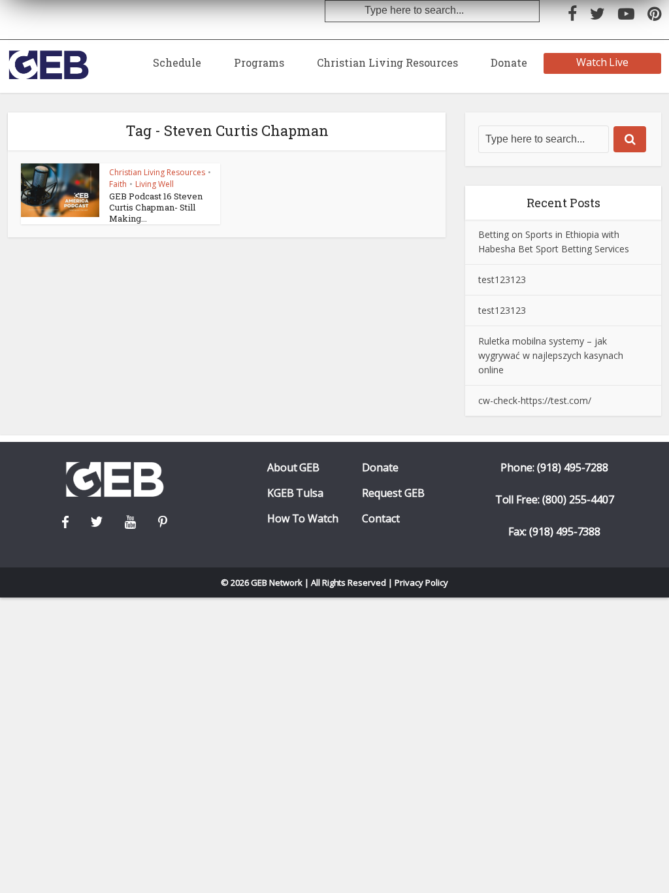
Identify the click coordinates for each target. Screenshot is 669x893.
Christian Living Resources (387, 62)
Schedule (177, 62)
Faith (118, 184)
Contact (381, 519)
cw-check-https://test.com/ (534, 400)
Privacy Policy (421, 582)
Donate (509, 62)
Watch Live (602, 62)
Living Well (154, 184)
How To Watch (303, 519)
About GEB (293, 468)
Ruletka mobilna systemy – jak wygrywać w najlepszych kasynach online (550, 355)
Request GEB (393, 493)
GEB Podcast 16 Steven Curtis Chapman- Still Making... (156, 207)
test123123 (502, 279)
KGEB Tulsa (295, 493)
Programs (259, 62)
